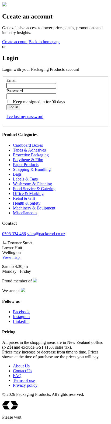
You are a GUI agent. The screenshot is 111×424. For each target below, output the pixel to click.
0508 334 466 (14, 233)
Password (14, 91)
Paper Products (26, 164)
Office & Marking (28, 193)
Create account (14, 41)
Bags (17, 174)
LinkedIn (21, 321)
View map (11, 257)
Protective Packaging (31, 155)
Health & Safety (26, 203)
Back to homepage (44, 41)
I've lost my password (24, 116)
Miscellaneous (25, 213)
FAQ (17, 375)
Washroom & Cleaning (32, 184)
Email (11, 80)
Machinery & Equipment (34, 208)
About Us (21, 366)
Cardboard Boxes (28, 145)
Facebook (21, 311)
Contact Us (22, 370)
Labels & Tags (25, 179)
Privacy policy (25, 385)
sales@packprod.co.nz (46, 233)
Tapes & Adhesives (29, 150)
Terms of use (24, 380)
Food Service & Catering (34, 188)
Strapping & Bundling (32, 169)
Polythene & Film (28, 159)
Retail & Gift (24, 198)
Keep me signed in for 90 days (39, 101)
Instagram (21, 316)
